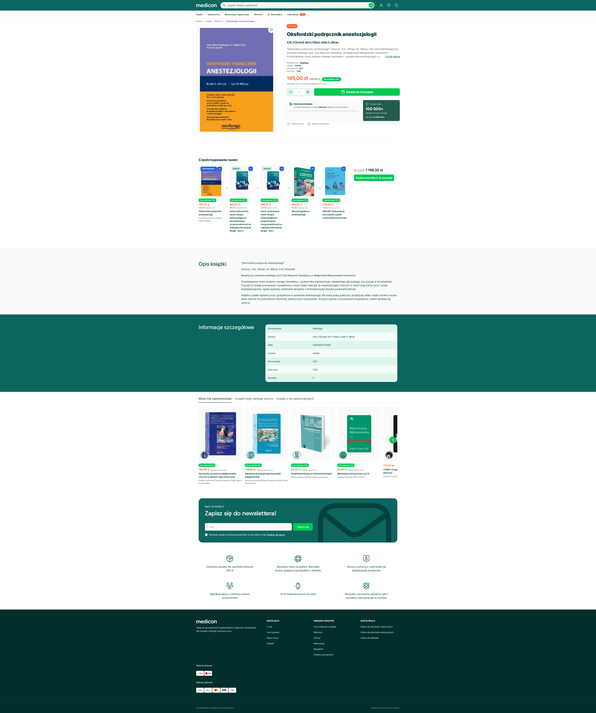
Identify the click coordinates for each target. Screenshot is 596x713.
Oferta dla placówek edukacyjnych (376, 632)
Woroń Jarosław (297, 477)
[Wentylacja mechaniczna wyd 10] (359, 434)
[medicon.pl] (206, 5)
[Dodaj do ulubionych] (271, 30)
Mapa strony (273, 638)
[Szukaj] (371, 5)
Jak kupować (273, 632)
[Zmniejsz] (290, 92)
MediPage (304, 63)
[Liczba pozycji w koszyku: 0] (396, 5)
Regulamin (318, 649)
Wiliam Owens (358, 477)
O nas (269, 626)
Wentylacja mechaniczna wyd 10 (353, 473)
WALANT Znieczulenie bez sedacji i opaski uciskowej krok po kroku (335, 214)
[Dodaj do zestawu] (220, 169)
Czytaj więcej (392, 56)
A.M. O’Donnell (295, 42)
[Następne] (392, 440)
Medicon (199, 21)
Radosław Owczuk (344, 477)
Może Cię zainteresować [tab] (215, 398)
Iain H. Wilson (312, 42)
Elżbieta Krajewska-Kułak (225, 480)
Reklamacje (319, 643)
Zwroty (317, 638)
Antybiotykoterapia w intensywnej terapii (311, 473)
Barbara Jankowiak (206, 480)
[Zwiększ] (307, 92)
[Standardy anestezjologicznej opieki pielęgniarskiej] (266, 434)
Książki (209, 21)
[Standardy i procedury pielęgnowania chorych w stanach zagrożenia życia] (220, 434)
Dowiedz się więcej (276, 534)
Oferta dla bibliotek (369, 638)
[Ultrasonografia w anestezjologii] (304, 183)
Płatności (318, 632)
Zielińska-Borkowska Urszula (316, 477)
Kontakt (270, 643)
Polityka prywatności (323, 654)
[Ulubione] (389, 5)
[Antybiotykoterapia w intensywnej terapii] (312, 434)
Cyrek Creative (394, 708)
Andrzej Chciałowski (391, 476)
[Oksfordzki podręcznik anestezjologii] (211, 183)
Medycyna (218, 21)
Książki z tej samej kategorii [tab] (294, 398)
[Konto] (381, 5)
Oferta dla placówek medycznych (376, 626)
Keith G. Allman (330, 42)
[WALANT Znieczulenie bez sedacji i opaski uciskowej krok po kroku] (335, 181)
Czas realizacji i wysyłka (325, 626)
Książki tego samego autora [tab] (254, 398)
